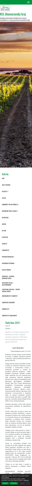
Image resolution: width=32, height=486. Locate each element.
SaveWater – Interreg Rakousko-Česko (8, 277)
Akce (3, 178)
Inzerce (4, 224)
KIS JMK (4, 231)
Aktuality (4, 191)
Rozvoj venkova (6, 270)
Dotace (4, 198)
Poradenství (5, 250)
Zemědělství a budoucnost (9, 316)
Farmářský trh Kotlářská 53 (10, 205)
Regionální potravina (8, 263)
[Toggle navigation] (28, 2)
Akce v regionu (6, 185)
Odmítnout (13, 483)
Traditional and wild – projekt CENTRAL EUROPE (11, 290)
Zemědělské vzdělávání (8, 303)
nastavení (26, 480)
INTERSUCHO (5, 218)
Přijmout (5, 483)
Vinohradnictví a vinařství (9, 296)
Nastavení (22, 483)
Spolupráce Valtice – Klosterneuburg (8, 284)
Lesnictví (4, 244)
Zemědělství (5, 309)
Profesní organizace (8, 257)
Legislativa (5, 237)
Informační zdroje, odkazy (9, 211)
